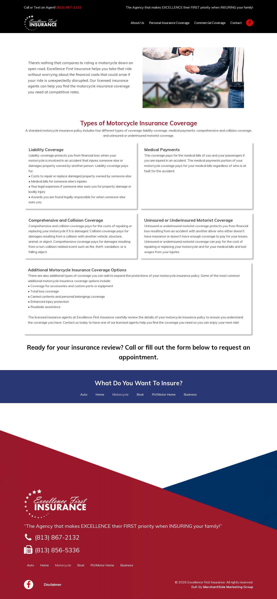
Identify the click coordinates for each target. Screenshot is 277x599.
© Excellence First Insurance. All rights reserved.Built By (214, 584)
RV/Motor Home (164, 394)
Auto (83, 394)
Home (100, 394)
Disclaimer (53, 584)
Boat (140, 394)
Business (190, 394)
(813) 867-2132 (68, 7)
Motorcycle (120, 394)
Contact (236, 23)
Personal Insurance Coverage (169, 23)
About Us (137, 23)
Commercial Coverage (209, 23)
